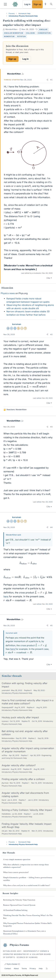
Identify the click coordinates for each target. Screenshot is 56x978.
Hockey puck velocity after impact (20, 717)
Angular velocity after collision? (19, 765)
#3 (51, 427)
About (16, 968)
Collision (30, 33)
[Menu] (5, 4)
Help (41, 968)
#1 (51, 80)
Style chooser (12, 964)
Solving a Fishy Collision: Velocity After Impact (27, 810)
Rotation (21, 36)
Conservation (44, 33)
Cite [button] (48, 278)
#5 (51, 625)
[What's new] (45, 4)
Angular (43, 29)
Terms (24, 968)
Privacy (33, 968)
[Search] (51, 4)
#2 (51, 334)
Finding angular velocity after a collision (23, 779)
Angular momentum (13, 33)
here (5, 596)
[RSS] (46, 968)
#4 (51, 527)
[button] (47, 80)
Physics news (8, 293)
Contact (7, 968)
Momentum (9, 36)
